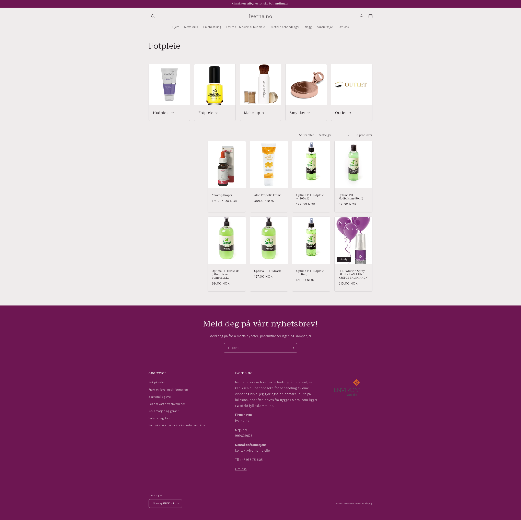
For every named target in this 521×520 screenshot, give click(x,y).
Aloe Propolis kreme (267, 195)
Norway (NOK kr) (163, 503)
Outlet (341, 113)
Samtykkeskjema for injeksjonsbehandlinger (178, 425)
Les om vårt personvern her (167, 404)
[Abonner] (292, 348)
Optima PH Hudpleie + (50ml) (310, 272)
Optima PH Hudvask (267, 271)
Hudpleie (161, 113)
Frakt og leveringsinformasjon (168, 389)
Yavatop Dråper (222, 195)
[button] (153, 16)
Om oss (241, 469)
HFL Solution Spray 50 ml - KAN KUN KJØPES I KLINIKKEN (353, 274)
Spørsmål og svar (160, 396)
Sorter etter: (306, 135)
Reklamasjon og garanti (164, 411)
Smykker (298, 113)
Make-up (252, 113)
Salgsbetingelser (159, 418)
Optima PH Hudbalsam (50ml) (351, 197)
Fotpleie (205, 113)
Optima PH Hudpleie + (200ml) (310, 197)
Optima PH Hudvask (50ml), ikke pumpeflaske (225, 274)
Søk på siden (157, 382)
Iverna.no (349, 503)
